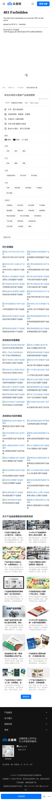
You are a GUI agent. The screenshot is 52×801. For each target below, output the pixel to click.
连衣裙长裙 (32, 221)
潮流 (23, 151)
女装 (8, 188)
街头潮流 (9, 193)
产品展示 (39, 188)
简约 (16, 151)
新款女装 (20, 221)
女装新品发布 (11, 175)
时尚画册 (28, 188)
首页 (3, 88)
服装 (16, 163)
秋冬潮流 (34, 175)
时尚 (8, 151)
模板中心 (11, 88)
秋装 (29, 226)
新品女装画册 (11, 216)
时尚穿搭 (31, 210)
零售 (23, 163)
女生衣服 (9, 226)
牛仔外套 (9, 221)
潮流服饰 (9, 210)
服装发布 (20, 210)
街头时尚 (23, 175)
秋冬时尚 (20, 205)
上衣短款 (20, 226)
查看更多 (26, 697)
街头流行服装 (24, 216)
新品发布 (17, 188)
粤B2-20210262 (29, 786)
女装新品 (9, 205)
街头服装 (31, 205)
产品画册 (21, 88)
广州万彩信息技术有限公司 (25, 775)
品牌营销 (42, 210)
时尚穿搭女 (37, 216)
